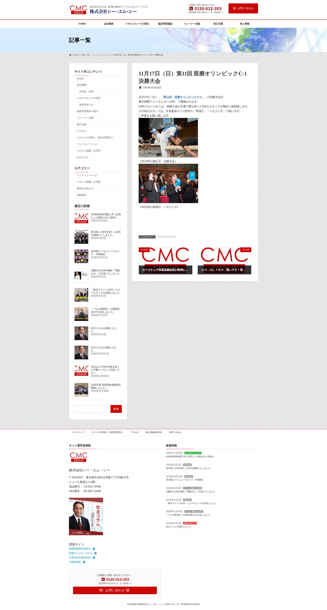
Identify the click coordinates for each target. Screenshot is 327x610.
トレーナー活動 (85, 117)
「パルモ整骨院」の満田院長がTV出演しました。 (105, 311)
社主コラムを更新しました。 (179, 526)
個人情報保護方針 (154, 432)
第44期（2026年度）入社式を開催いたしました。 (106, 234)
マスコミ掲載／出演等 (89, 150)
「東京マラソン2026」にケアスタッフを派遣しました (105, 291)
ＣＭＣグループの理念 (89, 98)
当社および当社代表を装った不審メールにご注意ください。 (105, 369)
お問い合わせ (245, 8)
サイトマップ (78, 432)
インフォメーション (166, 236)
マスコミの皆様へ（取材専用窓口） (96, 137)
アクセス (81, 130)
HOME (80, 78)
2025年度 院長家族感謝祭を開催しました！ (106, 386)
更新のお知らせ (85, 188)
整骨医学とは (86, 104)
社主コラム (83, 157)
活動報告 (81, 195)
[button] (82, 548)
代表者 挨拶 (86, 91)
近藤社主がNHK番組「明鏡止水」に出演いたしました (105, 272)
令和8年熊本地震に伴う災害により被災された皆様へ (106, 216)
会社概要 (81, 84)
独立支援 (81, 124)
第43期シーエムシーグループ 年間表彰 (184, 480)
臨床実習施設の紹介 (87, 111)
